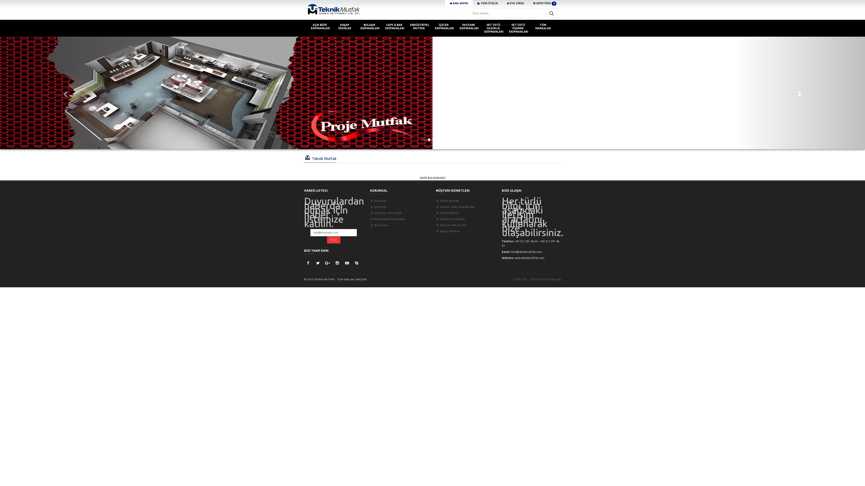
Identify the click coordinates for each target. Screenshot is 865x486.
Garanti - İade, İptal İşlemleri (457, 206)
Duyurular (380, 206)
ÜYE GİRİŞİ (516, 3)
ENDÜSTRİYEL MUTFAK (419, 26)
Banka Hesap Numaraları (389, 219)
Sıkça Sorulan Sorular (453, 225)
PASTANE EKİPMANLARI (469, 26)
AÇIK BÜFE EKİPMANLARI (320, 26)
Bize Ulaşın (380, 225)
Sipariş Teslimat (449, 231)
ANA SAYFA (460, 3)
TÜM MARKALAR (543, 26)
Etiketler (520, 279)
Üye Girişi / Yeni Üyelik (387, 213)
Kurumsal (379, 200)
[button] (65, 93)
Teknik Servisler (449, 200)
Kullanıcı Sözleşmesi (452, 219)
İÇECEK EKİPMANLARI (444, 26)
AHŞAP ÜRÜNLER (344, 26)
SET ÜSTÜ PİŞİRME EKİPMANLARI (518, 28)
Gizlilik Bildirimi (449, 213)
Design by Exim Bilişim (545, 279)
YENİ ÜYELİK (489, 3)
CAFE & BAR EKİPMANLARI (394, 26)
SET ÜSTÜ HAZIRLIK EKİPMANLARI (493, 28)
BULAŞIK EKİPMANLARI (370, 26)
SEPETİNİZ (545, 3)
